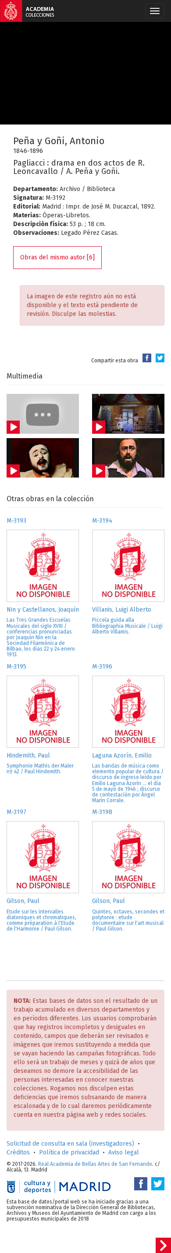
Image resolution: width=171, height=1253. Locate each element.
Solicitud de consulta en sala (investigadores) (70, 1143)
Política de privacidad (69, 1152)
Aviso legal (123, 1152)
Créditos (18, 1152)
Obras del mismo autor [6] (57, 257)
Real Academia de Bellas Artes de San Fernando (95, 1164)
